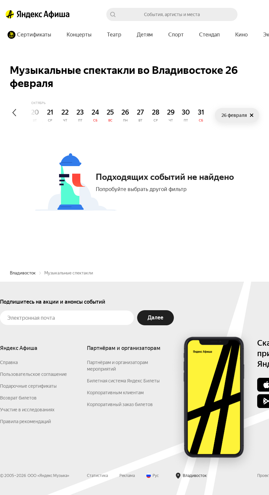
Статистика (97, 475)
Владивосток (23, 272)
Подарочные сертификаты (28, 386)
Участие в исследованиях (27, 409)
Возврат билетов (18, 397)
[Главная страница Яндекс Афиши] (10, 14)
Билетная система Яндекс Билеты (123, 380)
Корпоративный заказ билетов (120, 404)
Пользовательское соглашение (33, 374)
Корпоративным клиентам (115, 392)
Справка (9, 362)
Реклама (127, 475)
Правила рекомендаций (25, 421)
